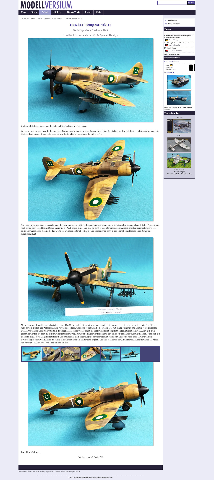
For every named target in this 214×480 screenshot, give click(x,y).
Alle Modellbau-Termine (172, 54)
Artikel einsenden (174, 24)
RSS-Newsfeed (172, 20)
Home (23, 12)
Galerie (45, 12)
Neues (34, 12)
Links (111, 477)
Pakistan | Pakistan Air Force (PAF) (179, 174)
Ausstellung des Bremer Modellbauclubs (177, 43)
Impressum (104, 477)
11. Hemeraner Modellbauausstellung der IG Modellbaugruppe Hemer (178, 36)
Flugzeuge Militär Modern (53, 18)
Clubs (98, 12)
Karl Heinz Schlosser (185, 107)
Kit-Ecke (58, 12)
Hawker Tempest (179, 172)
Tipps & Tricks (73, 12)
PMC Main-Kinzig (170, 48)
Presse (88, 12)
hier (75, 126)
